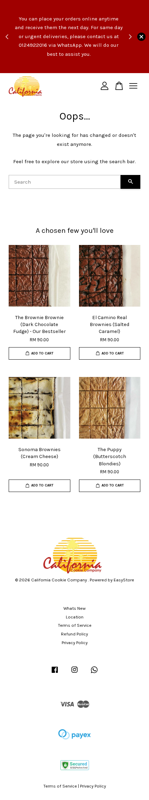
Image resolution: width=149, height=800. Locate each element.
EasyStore (124, 579)
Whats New (74, 608)
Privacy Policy (75, 642)
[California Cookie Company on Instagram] (74, 673)
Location (75, 616)
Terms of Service (74, 625)
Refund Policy (74, 633)
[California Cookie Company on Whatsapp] (94, 673)
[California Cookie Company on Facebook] (55, 673)
